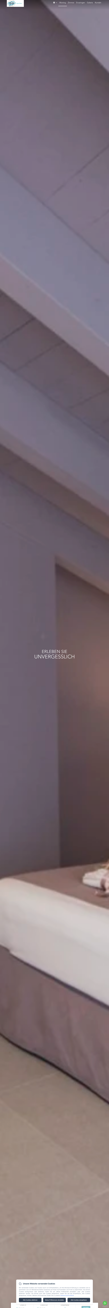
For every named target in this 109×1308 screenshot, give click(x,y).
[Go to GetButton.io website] (105, 1306)
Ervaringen (80, 3)
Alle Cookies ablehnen (30, 1300)
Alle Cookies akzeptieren (79, 1300)
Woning (62, 3)
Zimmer (71, 3)
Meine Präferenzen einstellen (54, 1300)
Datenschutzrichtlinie (67, 1295)
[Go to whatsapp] (105, 1303)
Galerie (90, 3)
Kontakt (98, 3)
